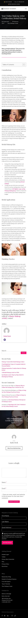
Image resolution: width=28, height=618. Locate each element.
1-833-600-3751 (6, 602)
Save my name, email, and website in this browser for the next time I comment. (13, 496)
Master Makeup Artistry (11, 317)
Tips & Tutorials (6, 584)
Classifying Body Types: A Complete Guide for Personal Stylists (13, 365)
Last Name (5, 521)
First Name (5, 516)
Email (4, 488)
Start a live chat (6, 596)
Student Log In (5, 554)
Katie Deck (6, 21)
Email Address (7, 527)
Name (4, 482)
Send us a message (6, 593)
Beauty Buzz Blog (6, 576)
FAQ (3, 561)
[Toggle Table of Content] (23, 64)
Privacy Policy (5, 564)
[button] (26, 8)
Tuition (3, 557)
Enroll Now (4, 566)
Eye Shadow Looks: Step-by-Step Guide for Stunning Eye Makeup (13, 375)
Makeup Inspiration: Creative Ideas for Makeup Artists (14, 369)
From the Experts (6, 581)
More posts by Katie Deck (14, 448)
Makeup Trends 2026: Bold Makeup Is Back (13, 361)
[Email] (5, 340)
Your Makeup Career (12, 23)
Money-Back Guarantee (8, 559)
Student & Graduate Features (9, 579)
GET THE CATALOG (7, 542)
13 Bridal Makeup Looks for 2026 (10, 372)
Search (4, 350)
